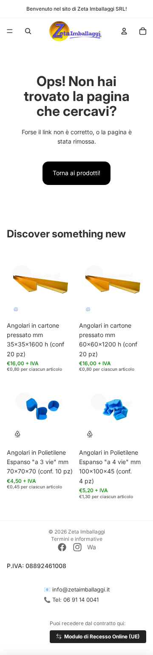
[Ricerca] (28, 31)
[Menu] (10, 31)
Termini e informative (76, 539)
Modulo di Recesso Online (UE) (102, 636)
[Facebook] (62, 547)
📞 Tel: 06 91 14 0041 (71, 599)
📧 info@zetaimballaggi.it (77, 589)
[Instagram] (77, 547)
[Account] (124, 31)
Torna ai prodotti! (76, 172)
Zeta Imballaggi (86, 531)
